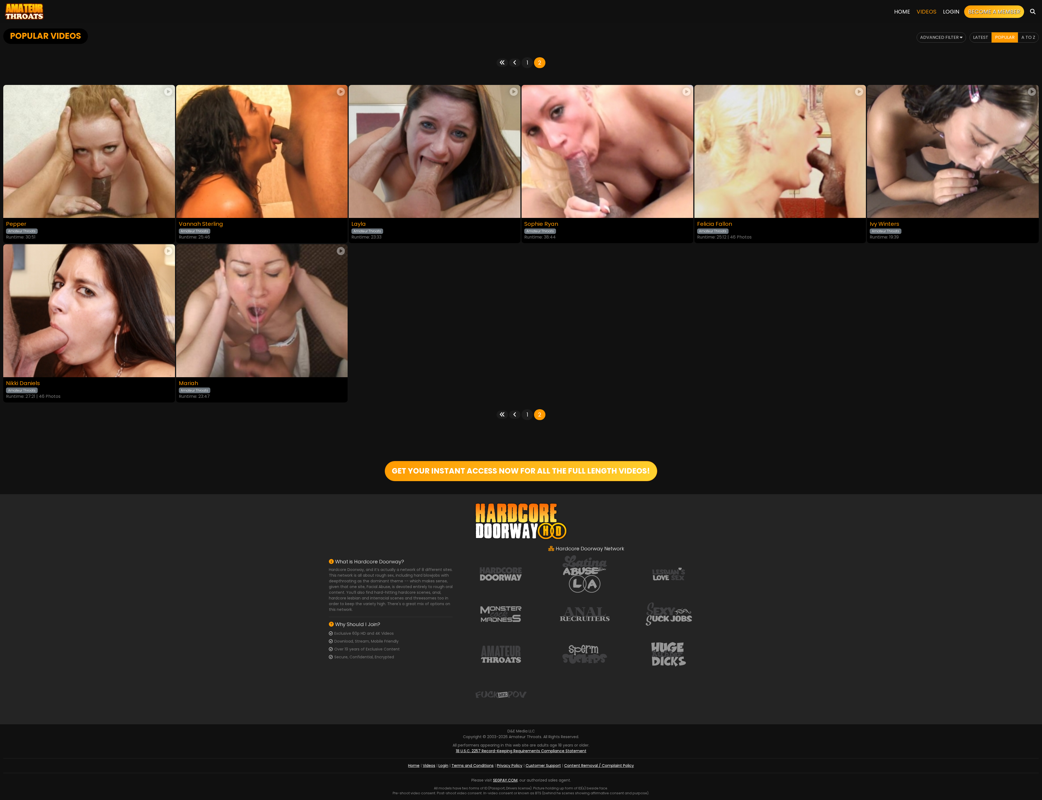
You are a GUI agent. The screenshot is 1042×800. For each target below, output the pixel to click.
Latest (980, 37)
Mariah (188, 383)
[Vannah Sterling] (262, 151)
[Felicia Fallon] (780, 151)
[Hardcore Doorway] (501, 573)
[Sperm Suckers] (585, 654)
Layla (358, 224)
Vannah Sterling (201, 224)
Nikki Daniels (23, 383)
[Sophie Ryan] (607, 151)
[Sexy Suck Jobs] (668, 614)
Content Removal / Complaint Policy (599, 765)
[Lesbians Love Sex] (668, 573)
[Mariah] (262, 310)
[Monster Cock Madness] (501, 614)
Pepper (16, 224)
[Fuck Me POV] (501, 694)
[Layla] (434, 151)
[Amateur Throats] (24, 11)
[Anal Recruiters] (585, 614)
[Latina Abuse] (585, 573)
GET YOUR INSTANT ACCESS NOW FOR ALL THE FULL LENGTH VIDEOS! (521, 471)
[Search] (1033, 11)
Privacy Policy (509, 765)
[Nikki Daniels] (89, 310)
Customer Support (543, 765)
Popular (1005, 37)
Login (951, 11)
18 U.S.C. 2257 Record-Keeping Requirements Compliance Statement (521, 751)
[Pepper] (89, 151)
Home (902, 11)
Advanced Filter (940, 37)
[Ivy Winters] (953, 151)
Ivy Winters (884, 224)
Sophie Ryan (541, 224)
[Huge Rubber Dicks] (668, 654)
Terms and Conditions (473, 765)
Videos (926, 11)
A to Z (1028, 37)
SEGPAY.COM (505, 780)
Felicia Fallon (714, 224)
